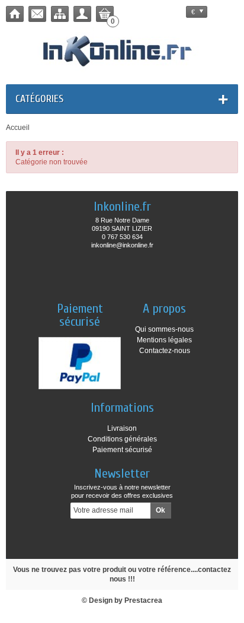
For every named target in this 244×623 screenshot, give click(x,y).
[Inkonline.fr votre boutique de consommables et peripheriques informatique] (122, 49)
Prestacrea (143, 600)
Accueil (18, 127)
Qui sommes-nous (164, 329)
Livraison (122, 428)
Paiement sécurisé (122, 450)
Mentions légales (164, 340)
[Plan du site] (60, 14)
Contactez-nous (164, 351)
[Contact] (37, 14)
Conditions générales (122, 439)
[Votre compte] (82, 14)
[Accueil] (15, 14)
